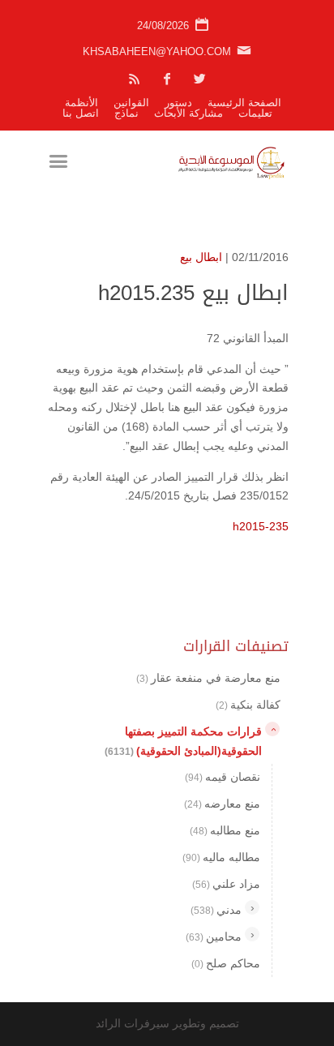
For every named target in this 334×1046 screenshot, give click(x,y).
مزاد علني (226, 883)
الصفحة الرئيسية (244, 102)
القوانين (131, 102)
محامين (214, 936)
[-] (272, 729)
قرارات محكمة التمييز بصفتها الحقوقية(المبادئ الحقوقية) (183, 741)
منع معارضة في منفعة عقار (208, 677)
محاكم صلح (225, 963)
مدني (216, 909)
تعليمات (255, 113)
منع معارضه (222, 803)
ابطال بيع (201, 257)
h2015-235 (261, 526)
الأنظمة (81, 102)
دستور (178, 102)
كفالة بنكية (248, 704)
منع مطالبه (225, 830)
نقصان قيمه (222, 776)
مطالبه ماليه (221, 857)
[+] (252, 907)
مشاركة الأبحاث (188, 113)
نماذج (126, 113)
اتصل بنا (80, 113)
